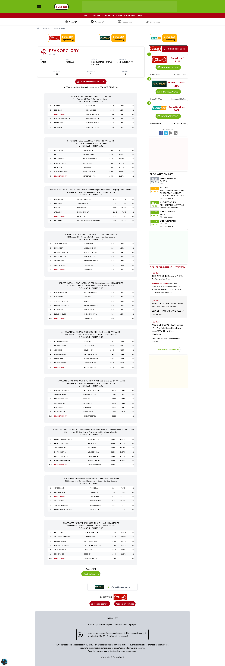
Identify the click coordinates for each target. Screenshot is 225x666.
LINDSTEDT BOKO (60, 354)
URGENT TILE (59, 208)
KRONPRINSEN (59, 554)
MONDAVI (58, 110)
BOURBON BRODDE (61, 305)
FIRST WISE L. (59, 150)
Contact (92, 624)
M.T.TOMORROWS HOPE (63, 439)
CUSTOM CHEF (59, 403)
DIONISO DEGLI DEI (61, 399)
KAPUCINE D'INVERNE (62, 460)
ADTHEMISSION (59, 492)
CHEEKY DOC (59, 261)
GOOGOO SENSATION (62, 119)
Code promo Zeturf (179, 74)
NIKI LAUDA (58, 199)
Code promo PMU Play (178, 99)
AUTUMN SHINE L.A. (61, 252)
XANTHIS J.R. (58, 297)
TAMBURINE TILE (60, 448)
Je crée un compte (99, 603)
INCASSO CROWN (60, 412)
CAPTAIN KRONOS (60, 172)
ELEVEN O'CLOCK (60, 314)
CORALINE (58, 203)
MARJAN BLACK (60, 541)
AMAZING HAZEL (60, 394)
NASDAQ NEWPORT (61, 341)
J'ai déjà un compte (125, 603)
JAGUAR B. (58, 212)
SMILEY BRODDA (60, 257)
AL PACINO (58, 350)
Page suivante (91, 573)
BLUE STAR (58, 167)
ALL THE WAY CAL (60, 550)
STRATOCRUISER (60, 265)
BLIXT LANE (58, 532)
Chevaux (46, 28)
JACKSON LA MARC (61, 301)
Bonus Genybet (155, 123)
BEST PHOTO (59, 123)
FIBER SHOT (58, 248)
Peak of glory (59, 28)
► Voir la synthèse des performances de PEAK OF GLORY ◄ (91, 87)
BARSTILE (57, 106)
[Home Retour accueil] (61, 7)
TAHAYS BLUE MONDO (62, 537)
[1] (159, 59)
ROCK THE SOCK (60, 363)
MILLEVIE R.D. (59, 159)
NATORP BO (58, 310)
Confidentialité (120, 624)
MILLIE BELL (58, 221)
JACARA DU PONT (60, 244)
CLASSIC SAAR (59, 488)
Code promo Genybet (178, 123)
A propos (133, 624)
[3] (159, 108)
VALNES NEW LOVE (61, 505)
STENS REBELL (59, 359)
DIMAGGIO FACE (60, 346)
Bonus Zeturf (155, 74)
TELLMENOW (59, 501)
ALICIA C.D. (58, 127)
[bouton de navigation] (39, 6)
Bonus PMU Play (156, 99)
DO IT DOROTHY (60, 452)
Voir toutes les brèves (168, 349)
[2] (159, 84)
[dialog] (4, 662)
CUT (55, 155)
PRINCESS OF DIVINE (61, 443)
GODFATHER (58, 407)
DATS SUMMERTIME (61, 456)
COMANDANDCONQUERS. (64, 509)
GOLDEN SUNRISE (60, 293)
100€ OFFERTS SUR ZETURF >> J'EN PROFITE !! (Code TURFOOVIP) (112, 15)
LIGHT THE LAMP (60, 163)
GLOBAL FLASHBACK (62, 390)
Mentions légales (105, 624)
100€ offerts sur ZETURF (93, 81)
